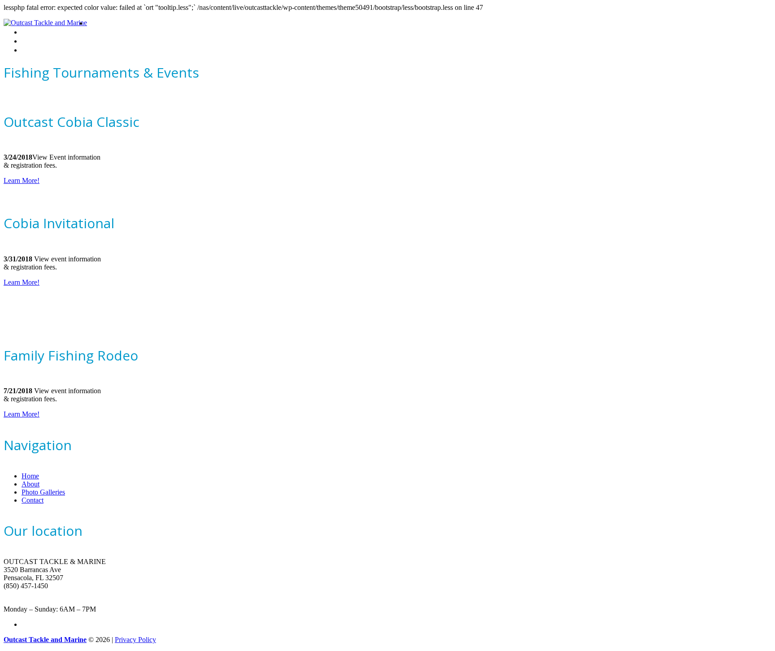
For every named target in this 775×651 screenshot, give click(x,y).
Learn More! (21, 180)
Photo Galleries (44, 41)
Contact (33, 50)
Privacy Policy (135, 639)
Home (96, 23)
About (30, 32)
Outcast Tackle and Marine (45, 639)
